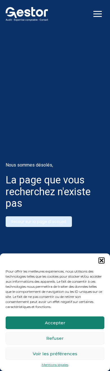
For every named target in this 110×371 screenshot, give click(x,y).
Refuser (55, 338)
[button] (101, 260)
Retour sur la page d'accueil (38, 221)
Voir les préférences (55, 353)
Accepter (55, 322)
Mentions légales (55, 365)
